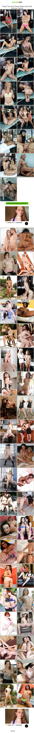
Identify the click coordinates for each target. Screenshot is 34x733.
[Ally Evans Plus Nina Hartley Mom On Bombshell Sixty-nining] (25, 672)
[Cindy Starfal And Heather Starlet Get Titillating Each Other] (25, 240)
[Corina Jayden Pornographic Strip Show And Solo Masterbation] (8, 552)
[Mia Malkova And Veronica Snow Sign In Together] (25, 456)
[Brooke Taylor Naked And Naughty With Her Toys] (25, 696)
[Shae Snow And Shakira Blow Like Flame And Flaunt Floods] (25, 624)
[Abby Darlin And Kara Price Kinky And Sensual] (25, 552)
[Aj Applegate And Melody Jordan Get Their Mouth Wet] (25, 600)
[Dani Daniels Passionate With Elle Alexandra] (8, 264)
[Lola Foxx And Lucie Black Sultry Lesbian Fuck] (25, 384)
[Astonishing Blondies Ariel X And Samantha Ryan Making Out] (8, 240)
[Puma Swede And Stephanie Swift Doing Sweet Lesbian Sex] (8, 360)
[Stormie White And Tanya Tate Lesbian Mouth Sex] (25, 360)
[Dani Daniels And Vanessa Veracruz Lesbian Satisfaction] (25, 528)
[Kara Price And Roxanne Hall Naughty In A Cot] (8, 480)
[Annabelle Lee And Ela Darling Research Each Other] (8, 432)
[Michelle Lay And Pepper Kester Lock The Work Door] (8, 408)
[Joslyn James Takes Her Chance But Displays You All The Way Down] (8, 696)
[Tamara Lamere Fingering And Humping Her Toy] (25, 312)
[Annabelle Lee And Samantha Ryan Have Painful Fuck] (8, 600)
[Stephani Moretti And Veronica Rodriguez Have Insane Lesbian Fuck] (8, 336)
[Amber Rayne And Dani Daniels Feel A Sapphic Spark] (25, 432)
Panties (17, 2)
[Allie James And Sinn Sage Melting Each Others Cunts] (25, 336)
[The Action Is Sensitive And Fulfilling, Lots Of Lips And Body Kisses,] (8, 648)
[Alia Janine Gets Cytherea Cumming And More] (8, 384)
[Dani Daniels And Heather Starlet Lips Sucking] (8, 504)
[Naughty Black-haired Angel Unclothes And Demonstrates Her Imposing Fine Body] (8, 312)
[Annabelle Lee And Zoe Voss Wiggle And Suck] (25, 648)
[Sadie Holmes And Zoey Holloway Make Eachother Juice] (25, 576)
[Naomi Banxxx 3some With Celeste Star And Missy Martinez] (8, 288)
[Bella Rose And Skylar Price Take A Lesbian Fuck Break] (25, 408)
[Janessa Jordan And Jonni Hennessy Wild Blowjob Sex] (8, 528)
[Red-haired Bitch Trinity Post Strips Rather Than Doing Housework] (8, 624)
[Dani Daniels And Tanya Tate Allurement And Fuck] (25, 288)
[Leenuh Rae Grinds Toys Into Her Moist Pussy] (8, 576)
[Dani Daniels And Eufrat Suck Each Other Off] (25, 264)
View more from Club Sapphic (17, 203)
